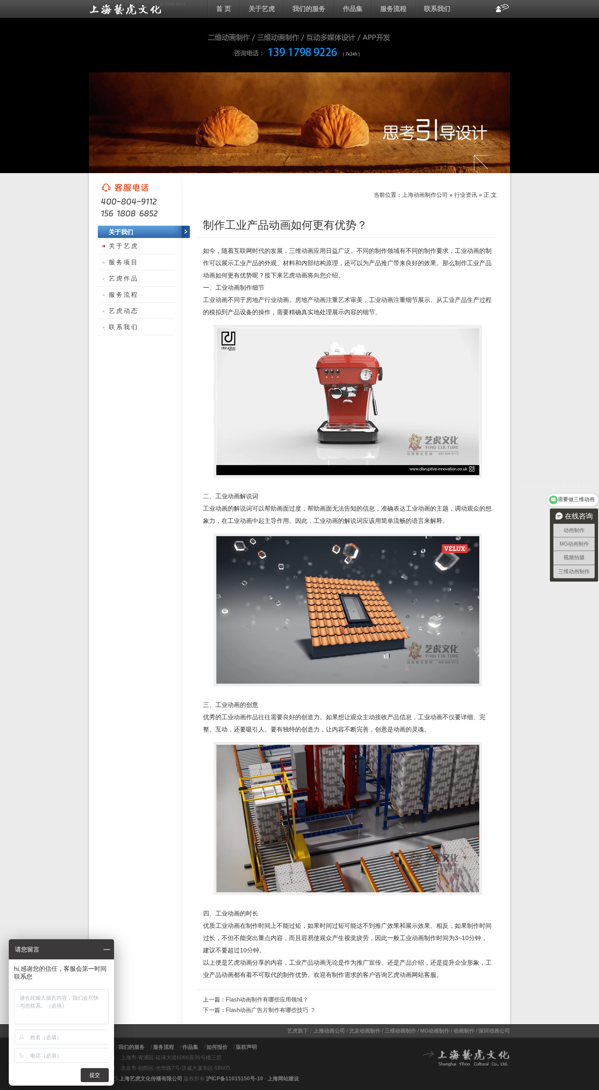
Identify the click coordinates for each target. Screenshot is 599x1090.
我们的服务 (308, 8)
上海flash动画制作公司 (137, 9)
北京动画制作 (365, 1031)
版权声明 (246, 1047)
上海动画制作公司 (425, 195)
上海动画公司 (329, 1031)
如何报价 (217, 1047)
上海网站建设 (283, 1079)
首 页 (223, 8)
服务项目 (124, 262)
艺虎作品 (124, 278)
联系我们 (437, 8)
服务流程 (393, 8)
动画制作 (463, 1031)
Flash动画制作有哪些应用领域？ (267, 999)
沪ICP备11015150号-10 (234, 1079)
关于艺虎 (262, 8)
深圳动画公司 (494, 1031)
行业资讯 (465, 195)
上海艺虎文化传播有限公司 (150, 1079)
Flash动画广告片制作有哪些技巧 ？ (271, 1010)
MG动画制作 (434, 1031)
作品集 (353, 8)
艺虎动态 (124, 310)
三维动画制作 (400, 1031)
